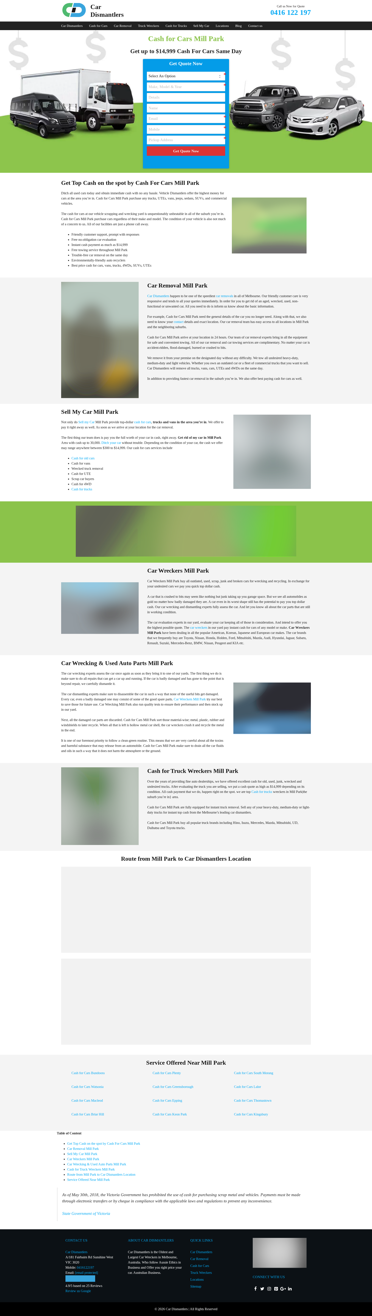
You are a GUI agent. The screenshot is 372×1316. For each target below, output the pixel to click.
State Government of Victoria (86, 1213)
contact (178, 322)
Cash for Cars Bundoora (88, 1073)
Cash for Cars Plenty (167, 1073)
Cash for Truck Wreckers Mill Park (91, 1169)
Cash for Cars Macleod (87, 1100)
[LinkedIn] (289, 1289)
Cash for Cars (98, 26)
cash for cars (142, 422)
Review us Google (78, 1291)
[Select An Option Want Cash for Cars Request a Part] (186, 76)
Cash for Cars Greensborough (173, 1087)
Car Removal (123, 26)
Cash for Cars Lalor (247, 1087)
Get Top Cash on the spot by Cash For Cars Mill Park (103, 1143)
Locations (222, 26)
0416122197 (85, 1267)
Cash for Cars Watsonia (87, 1087)
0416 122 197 (290, 12)
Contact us (255, 26)
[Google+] (282, 1289)
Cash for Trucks (176, 26)
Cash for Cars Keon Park (170, 1114)
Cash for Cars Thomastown (252, 1100)
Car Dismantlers (72, 26)
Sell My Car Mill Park (82, 1154)
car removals (224, 296)
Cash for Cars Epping (167, 1100)
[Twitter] (262, 1289)
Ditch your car (111, 443)
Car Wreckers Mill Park (190, 699)
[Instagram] (269, 1289)
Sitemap (195, 1286)
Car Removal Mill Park (83, 1149)
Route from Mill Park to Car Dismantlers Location (101, 1174)
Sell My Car (201, 26)
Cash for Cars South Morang (253, 1073)
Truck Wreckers (148, 26)
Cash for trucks (81, 489)
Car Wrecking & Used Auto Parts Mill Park (96, 1164)
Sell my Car (86, 422)
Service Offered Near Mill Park (88, 1180)
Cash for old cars (83, 458)
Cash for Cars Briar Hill (87, 1114)
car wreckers (198, 627)
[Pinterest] (276, 1289)
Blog (238, 26)
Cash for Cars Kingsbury (251, 1114)
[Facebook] (255, 1289)
